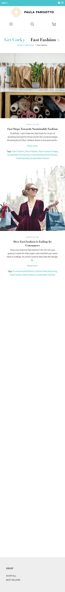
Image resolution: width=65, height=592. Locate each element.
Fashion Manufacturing (46, 271)
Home (19, 45)
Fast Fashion (18, 151)
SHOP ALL (11, 576)
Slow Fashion (31, 151)
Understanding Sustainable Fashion (32, 158)
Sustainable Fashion (45, 274)
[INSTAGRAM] (62, 3)
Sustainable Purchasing (18, 154)
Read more (32, 146)
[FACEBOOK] (59, 3)
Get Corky (14, 39)
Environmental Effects (23, 271)
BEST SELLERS (13, 580)
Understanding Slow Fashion (43, 154)
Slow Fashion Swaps (48, 151)
